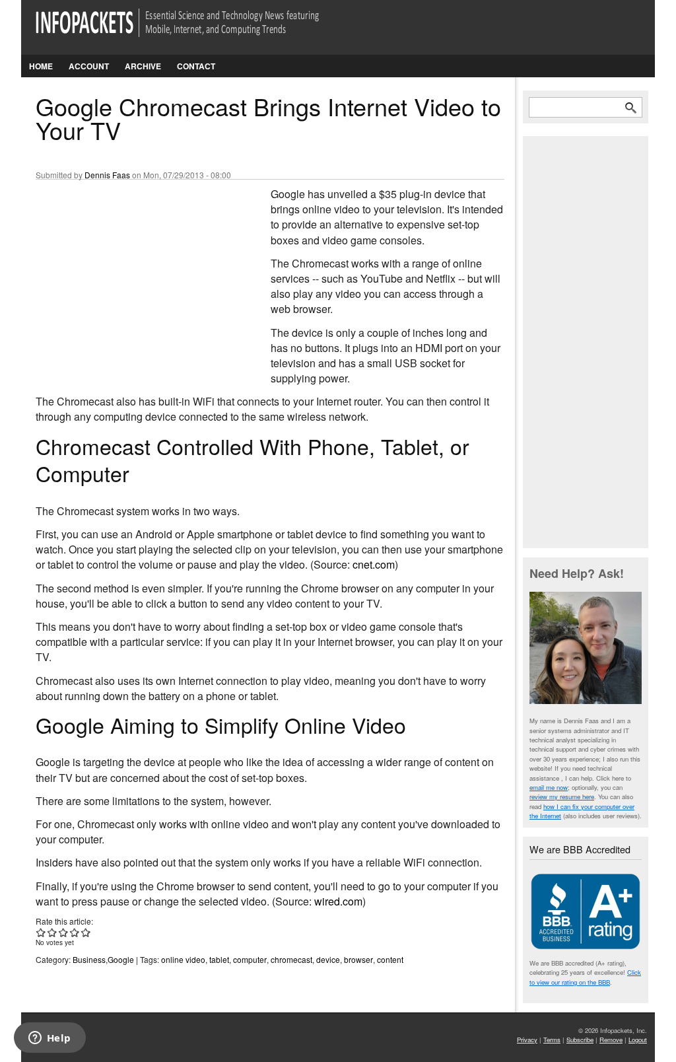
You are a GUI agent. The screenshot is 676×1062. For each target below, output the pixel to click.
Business (89, 959)
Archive (143, 66)
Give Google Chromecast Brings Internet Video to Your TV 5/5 (86, 932)
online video (183, 959)
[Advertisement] (135, 274)
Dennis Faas (107, 174)
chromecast (291, 959)
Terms (551, 1039)
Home (41, 66)
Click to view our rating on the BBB (585, 977)
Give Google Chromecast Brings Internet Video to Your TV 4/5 (75, 932)
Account (89, 66)
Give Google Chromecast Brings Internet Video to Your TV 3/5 (63, 932)
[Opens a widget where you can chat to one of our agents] (49, 1038)
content (390, 959)
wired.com (338, 901)
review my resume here (561, 796)
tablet (219, 959)
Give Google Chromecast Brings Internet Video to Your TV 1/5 (41, 932)
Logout (637, 1039)
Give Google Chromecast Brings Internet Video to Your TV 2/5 (52, 932)
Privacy (527, 1039)
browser (358, 959)
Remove (611, 1039)
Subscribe (579, 1039)
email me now (548, 787)
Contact (196, 66)
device (328, 959)
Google (121, 959)
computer (250, 959)
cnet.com (374, 564)
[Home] (195, 31)
